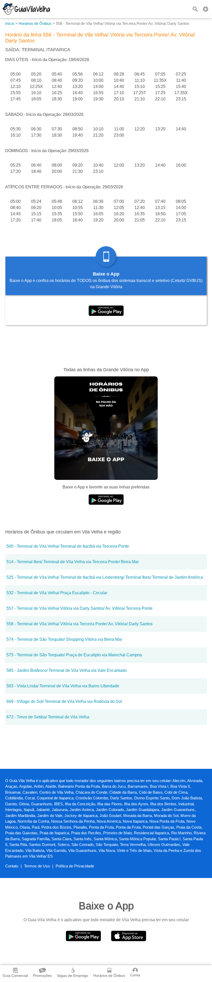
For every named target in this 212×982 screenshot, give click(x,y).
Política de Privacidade (75, 866)
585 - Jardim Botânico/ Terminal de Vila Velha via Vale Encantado (66, 670)
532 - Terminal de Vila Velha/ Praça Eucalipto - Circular (56, 593)
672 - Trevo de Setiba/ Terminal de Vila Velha (47, 717)
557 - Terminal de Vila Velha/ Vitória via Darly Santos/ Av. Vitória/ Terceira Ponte (79, 608)
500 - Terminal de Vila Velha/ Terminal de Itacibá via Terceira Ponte (67, 546)
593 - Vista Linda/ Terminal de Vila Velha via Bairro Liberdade (62, 686)
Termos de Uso (37, 866)
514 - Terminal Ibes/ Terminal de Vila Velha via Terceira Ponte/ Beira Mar (72, 562)
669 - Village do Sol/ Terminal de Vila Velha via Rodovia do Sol (64, 701)
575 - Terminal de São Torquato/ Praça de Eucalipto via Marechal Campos (74, 655)
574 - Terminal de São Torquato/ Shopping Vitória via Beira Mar (64, 639)
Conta (135, 975)
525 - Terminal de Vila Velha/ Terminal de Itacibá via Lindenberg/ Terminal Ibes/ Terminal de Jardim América (104, 577)
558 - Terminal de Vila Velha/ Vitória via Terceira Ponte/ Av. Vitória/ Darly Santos (79, 624)
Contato (11, 866)
